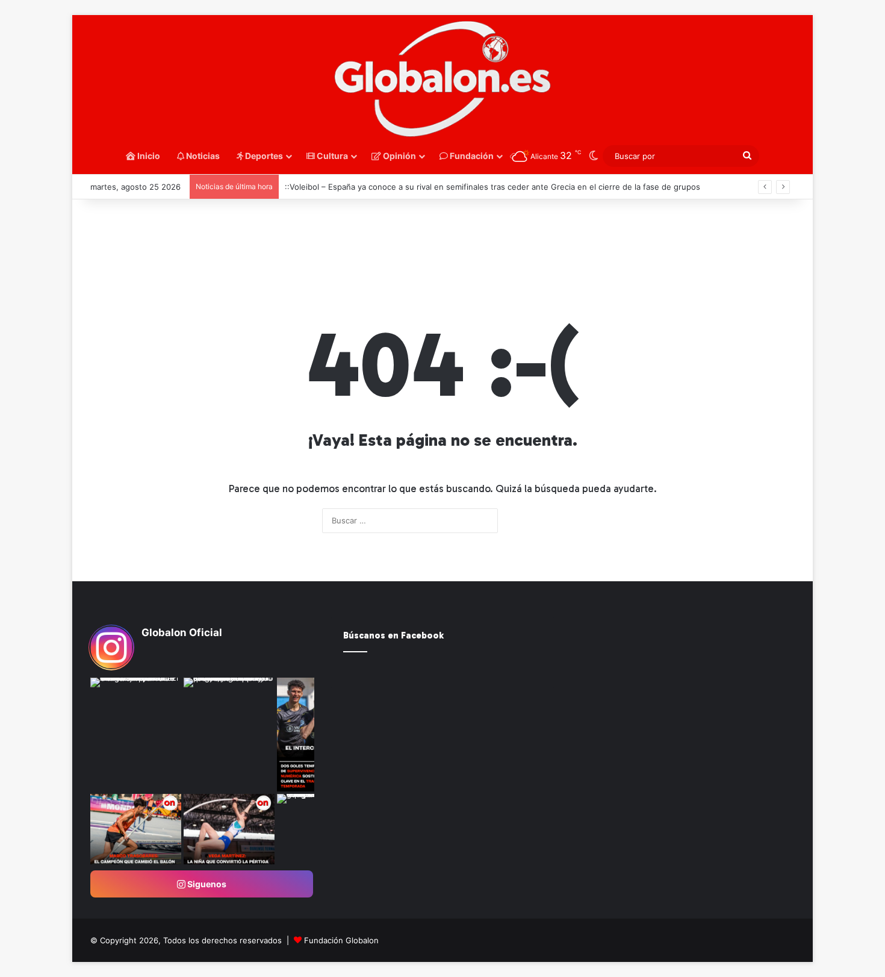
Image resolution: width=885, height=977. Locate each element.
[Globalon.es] (442, 79)
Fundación (471, 156)
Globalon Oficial (181, 632)
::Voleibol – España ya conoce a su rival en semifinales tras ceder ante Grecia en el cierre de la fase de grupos (492, 187)
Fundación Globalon (341, 940)
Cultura (331, 156)
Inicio (147, 156)
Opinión (398, 156)
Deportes (263, 156)
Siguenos (205, 884)
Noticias (202, 156)
